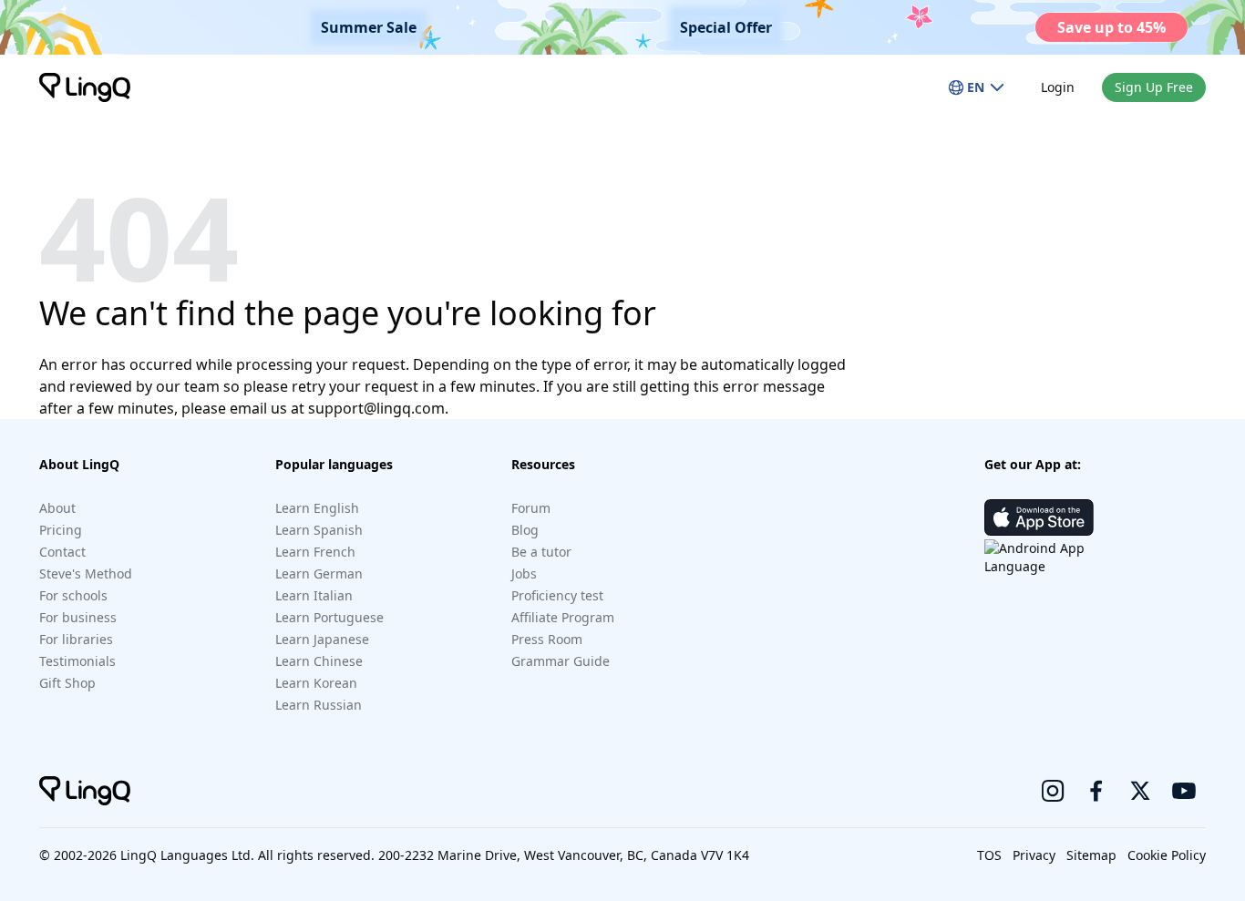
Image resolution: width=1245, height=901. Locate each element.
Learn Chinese (319, 661)
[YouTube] (1184, 791)
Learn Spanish (319, 529)
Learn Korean (316, 682)
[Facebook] (1096, 791)
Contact (62, 551)
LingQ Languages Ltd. (187, 855)
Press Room (546, 639)
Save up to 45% (1111, 27)
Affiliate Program (562, 617)
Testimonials (77, 661)
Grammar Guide (560, 661)
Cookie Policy (1166, 855)
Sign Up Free (1154, 87)
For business (78, 617)
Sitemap (1091, 855)
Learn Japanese (322, 639)
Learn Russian (318, 704)
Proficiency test (557, 595)
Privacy (1034, 855)
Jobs (524, 573)
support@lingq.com (376, 408)
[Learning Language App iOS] (1039, 517)
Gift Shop (67, 682)
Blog (525, 529)
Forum (530, 508)
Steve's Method (85, 573)
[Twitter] (1140, 791)
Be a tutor (541, 551)
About (57, 508)
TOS (989, 855)
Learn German (319, 573)
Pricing (60, 529)
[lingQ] (84, 87)
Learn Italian (314, 595)
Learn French (315, 551)
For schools (73, 595)
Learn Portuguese (329, 617)
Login (1058, 87)
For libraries (76, 639)
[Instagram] (1053, 791)
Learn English (317, 508)
